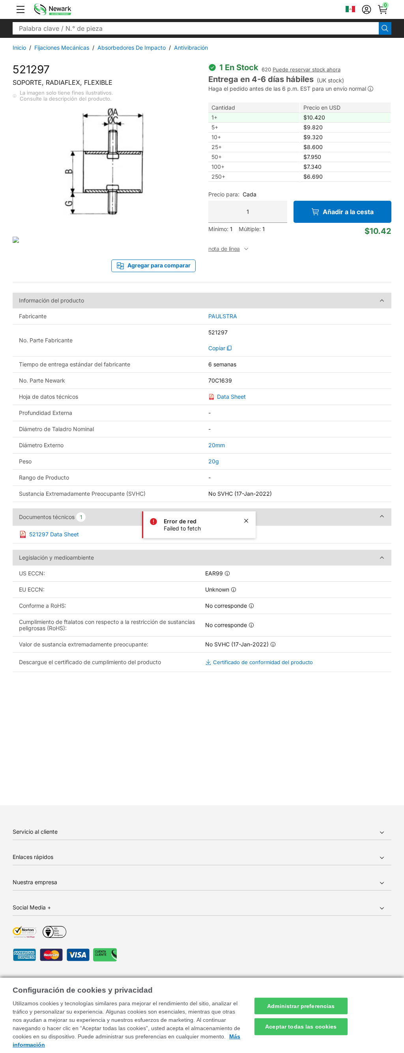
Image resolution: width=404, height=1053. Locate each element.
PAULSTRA (222, 316)
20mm (216, 445)
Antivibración (191, 47)
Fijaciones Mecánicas (61, 47)
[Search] (385, 28)
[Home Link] (64, 9)
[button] (20, 9)
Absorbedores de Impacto (131, 47)
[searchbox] (196, 28)
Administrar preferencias (301, 1006)
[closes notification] (246, 521)
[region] (202, 1015)
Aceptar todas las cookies (301, 1026)
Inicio (19, 47)
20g (213, 461)
